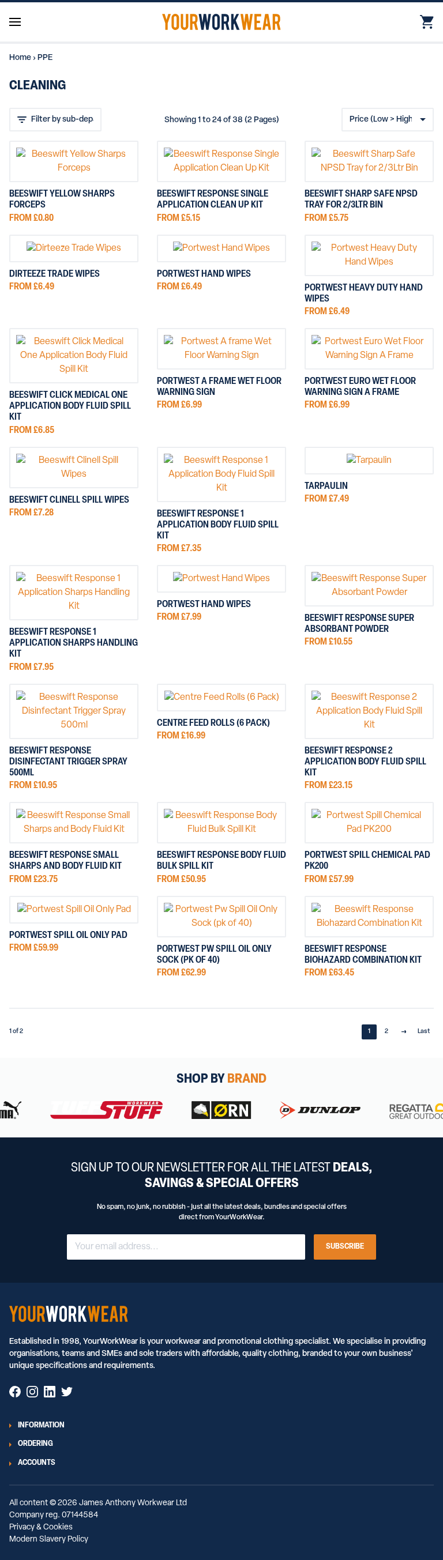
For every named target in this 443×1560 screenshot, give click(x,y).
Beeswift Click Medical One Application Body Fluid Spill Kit (70, 406)
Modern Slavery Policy (48, 1539)
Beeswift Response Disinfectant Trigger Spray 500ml (68, 762)
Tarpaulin (326, 486)
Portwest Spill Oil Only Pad (68, 935)
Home (20, 58)
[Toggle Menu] (15, 22)
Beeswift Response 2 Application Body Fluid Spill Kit (365, 762)
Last (424, 1031)
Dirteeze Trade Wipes (54, 274)
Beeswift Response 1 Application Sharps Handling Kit (73, 643)
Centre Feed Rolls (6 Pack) (213, 723)
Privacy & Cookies (41, 1527)
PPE (44, 58)
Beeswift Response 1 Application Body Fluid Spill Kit (218, 525)
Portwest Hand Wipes (204, 274)
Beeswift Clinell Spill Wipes (69, 500)
